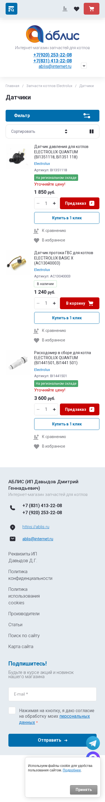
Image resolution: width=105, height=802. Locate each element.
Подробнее (72, 770)
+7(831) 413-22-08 (52, 60)
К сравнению (54, 230)
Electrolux (42, 163)
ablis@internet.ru (55, 66)
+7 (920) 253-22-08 (42, 513)
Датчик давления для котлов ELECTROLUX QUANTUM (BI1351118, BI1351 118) (61, 151)
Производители (23, 613)
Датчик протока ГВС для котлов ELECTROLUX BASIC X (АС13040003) (63, 257)
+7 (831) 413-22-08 (42, 505)
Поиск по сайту (24, 635)
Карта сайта (20, 646)
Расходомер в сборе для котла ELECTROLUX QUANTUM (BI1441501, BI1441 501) (62, 357)
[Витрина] (91, 131)
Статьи (15, 624)
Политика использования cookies (24, 596)
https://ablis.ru (35, 526)
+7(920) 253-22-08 (52, 55)
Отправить (49, 740)
